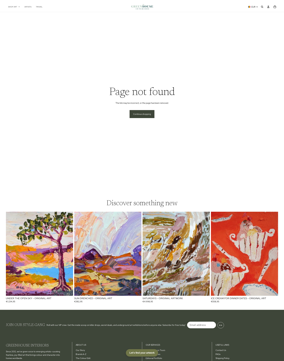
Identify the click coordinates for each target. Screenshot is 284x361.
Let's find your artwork (142, 353)
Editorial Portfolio (154, 358)
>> (220, 325)
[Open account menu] (268, 7)
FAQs (218, 354)
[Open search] (262, 7)
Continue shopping (142, 114)
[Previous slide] (10, 253)
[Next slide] (68, 253)
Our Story (80, 350)
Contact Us (221, 350)
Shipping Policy (222, 358)
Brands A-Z (81, 354)
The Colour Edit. (83, 358)
